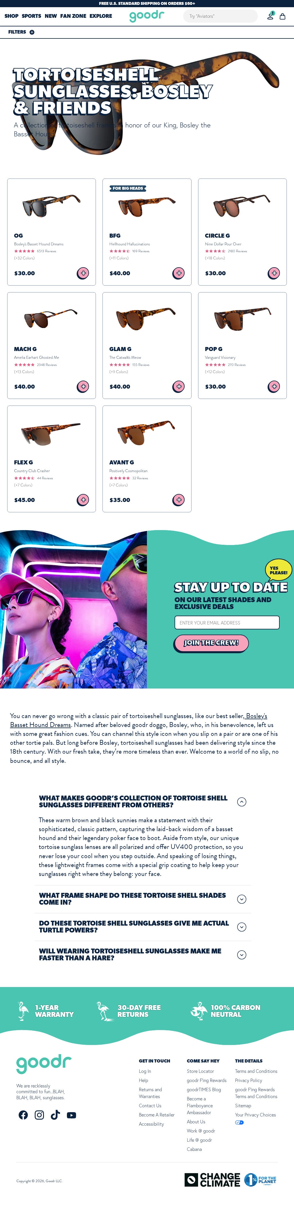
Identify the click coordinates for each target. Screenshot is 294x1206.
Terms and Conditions (256, 1071)
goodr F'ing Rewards (207, 1080)
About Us (196, 1121)
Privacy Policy (248, 1080)
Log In (145, 1071)
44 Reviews (45, 478)
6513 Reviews (46, 251)
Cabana (194, 1149)
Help (143, 1080)
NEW (51, 16)
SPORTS (31, 16)
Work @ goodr (201, 1131)
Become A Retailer (157, 1115)
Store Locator (200, 1071)
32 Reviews (140, 478)
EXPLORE (101, 16)
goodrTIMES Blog (204, 1089)
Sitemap (243, 1105)
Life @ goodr (199, 1140)
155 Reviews (140, 365)
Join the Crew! (212, 642)
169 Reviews (140, 251)
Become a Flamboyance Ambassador (200, 1105)
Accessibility (151, 1124)
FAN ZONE (73, 16)
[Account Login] (270, 16)
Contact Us (150, 1105)
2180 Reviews (237, 251)
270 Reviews (236, 365)
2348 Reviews (47, 365)
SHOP (11, 16)
